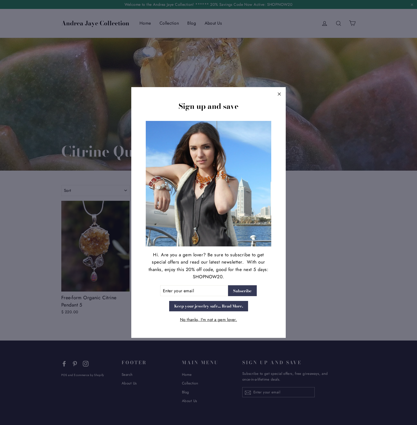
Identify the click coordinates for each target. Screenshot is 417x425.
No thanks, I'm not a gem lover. (208, 320)
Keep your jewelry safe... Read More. (208, 306)
